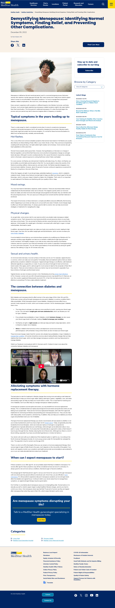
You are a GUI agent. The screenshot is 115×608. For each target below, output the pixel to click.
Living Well (16, 538)
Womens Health (48, 538)
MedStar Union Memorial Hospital (54, 540)
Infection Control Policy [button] (50, 564)
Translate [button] (50, 583)
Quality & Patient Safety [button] (81, 575)
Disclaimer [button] (46, 555)
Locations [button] (55, 4)
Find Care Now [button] (93, 45)
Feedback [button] (77, 558)
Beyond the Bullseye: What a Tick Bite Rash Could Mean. (88, 111)
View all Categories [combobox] (82, 87)
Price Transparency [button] (49, 575)
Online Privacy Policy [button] (50, 570)
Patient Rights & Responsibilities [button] (84, 573)
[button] (103, 4)
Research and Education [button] (79, 4)
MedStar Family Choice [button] (81, 564)
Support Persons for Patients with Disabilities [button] (84, 579)
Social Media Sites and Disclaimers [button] (54, 578)
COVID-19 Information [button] (81, 552)
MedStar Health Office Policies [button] (52, 567)
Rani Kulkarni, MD (17, 37)
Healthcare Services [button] (34, 4)
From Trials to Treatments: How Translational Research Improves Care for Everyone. (89, 136)
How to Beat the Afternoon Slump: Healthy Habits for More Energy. (87, 128)
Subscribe (89, 70)
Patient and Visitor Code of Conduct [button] (85, 570)
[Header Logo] (9, 3)
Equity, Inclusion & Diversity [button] (52, 558)
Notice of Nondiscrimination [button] (82, 567)
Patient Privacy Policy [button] (50, 573)
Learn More (41, 520)
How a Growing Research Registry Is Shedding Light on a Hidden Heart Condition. (87, 102)
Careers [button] (90, 4)
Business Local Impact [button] (50, 552)
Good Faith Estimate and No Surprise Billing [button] (87, 561)
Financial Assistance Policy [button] (51, 561)
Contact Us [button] (47, 600)
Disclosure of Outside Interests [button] (83, 555)
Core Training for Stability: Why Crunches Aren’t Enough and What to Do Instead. (89, 119)
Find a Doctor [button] (45, 4)
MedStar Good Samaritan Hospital (23, 540)
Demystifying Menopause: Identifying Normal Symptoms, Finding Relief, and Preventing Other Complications (65, 12)
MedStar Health (15, 12)
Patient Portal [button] (65, 4)
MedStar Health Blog (27, 12)
